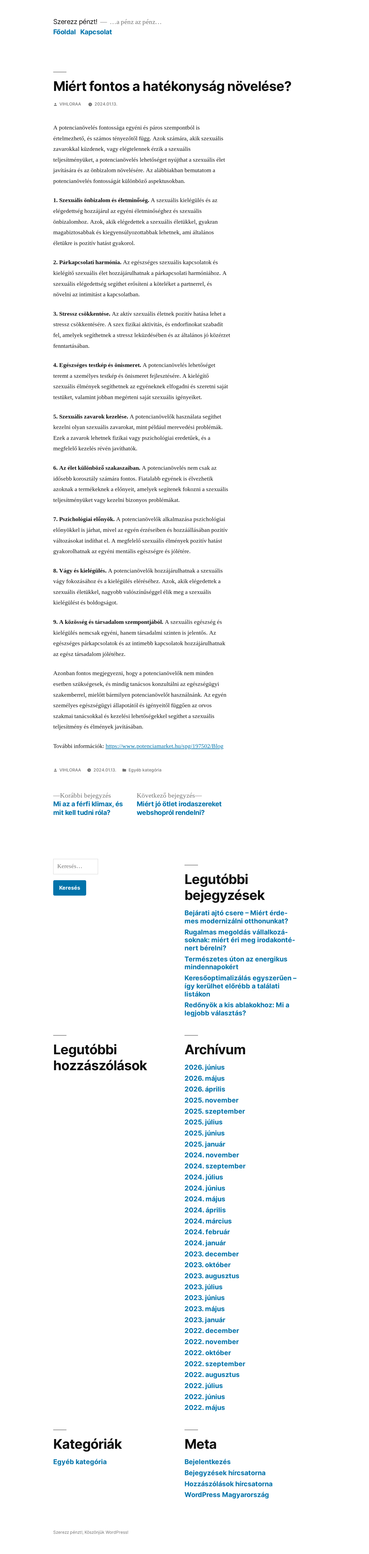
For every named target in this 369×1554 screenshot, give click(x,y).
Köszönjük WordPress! (106, 1532)
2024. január (205, 1243)
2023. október (208, 1265)
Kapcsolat (96, 32)
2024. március (208, 1221)
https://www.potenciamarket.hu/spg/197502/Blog (164, 746)
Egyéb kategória (145, 770)
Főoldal (64, 32)
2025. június (205, 1133)
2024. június (205, 1188)
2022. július (204, 1386)
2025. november (212, 1100)
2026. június (205, 1067)
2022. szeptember (215, 1364)
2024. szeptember (215, 1166)
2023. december (212, 1254)
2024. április (205, 1210)
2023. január (205, 1320)
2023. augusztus (212, 1276)
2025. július (204, 1122)
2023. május (205, 1309)
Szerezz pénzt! (75, 22)
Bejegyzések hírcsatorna (225, 1473)
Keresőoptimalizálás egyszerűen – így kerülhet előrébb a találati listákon (240, 986)
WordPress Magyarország (227, 1495)
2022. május (205, 1407)
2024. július (204, 1177)
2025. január (205, 1144)
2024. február (207, 1232)
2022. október (208, 1353)
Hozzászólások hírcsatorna (229, 1484)
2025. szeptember (215, 1111)
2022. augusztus (212, 1375)
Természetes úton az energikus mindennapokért (236, 963)
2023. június (205, 1298)
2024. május (205, 1199)
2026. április (205, 1089)
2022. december (212, 1331)
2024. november (212, 1155)
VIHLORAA (70, 104)
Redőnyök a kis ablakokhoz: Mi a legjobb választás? (237, 1009)
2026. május (205, 1078)
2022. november (212, 1342)
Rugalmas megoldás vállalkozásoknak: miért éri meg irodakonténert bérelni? (240, 940)
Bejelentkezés (208, 1462)
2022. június (205, 1397)
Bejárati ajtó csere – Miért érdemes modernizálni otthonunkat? (236, 917)
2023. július (204, 1287)
